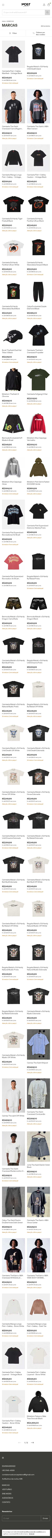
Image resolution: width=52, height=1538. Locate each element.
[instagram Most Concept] (3, 1458)
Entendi (31, 1534)
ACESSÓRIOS (7, 1498)
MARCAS (6, 1485)
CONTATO (6, 1502)
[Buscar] (47, 12)
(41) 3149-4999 (8, 1470)
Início (4, 21)
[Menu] (3, 5)
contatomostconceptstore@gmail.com (18, 1474)
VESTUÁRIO (7, 1489)
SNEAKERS (6, 1494)
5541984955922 (8, 1466)
